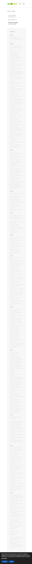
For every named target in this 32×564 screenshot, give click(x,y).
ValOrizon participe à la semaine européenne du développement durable (16, 384)
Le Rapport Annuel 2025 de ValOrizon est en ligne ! (16, 39)
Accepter (5, 561)
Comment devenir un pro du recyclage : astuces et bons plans (16, 65)
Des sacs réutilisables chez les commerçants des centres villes (16, 429)
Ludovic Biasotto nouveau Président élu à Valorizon (15, 206)
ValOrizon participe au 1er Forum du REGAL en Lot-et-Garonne (16, 474)
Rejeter (11, 561)
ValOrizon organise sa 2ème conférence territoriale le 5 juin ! (16, 279)
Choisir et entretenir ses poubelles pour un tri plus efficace (16, 48)
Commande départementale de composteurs (14, 533)
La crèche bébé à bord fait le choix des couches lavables (16, 539)
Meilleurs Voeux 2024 (17, 186)
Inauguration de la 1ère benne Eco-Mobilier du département (16, 527)
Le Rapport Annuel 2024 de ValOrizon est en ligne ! (16, 78)
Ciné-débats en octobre (18, 171)
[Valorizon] (12, 4)
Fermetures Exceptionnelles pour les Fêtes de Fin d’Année (16, 153)
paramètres (4, 558)
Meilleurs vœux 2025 (17, 144)
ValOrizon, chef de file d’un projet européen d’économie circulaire (16, 327)
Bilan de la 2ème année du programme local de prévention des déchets (16, 515)
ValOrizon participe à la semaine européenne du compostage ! (16, 286)
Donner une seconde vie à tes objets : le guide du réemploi (16, 90)
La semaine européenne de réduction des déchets (16, 508)
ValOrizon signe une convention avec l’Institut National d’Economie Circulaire (16, 320)
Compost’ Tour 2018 (17, 339)
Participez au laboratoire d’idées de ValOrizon (14, 354)
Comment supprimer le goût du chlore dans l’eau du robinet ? (16, 546)
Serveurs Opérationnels (18, 181)
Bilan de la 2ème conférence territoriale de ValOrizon (15, 271)
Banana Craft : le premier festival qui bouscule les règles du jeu (16, 121)
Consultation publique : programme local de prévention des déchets (16, 229)
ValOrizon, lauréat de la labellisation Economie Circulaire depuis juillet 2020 (16, 217)
